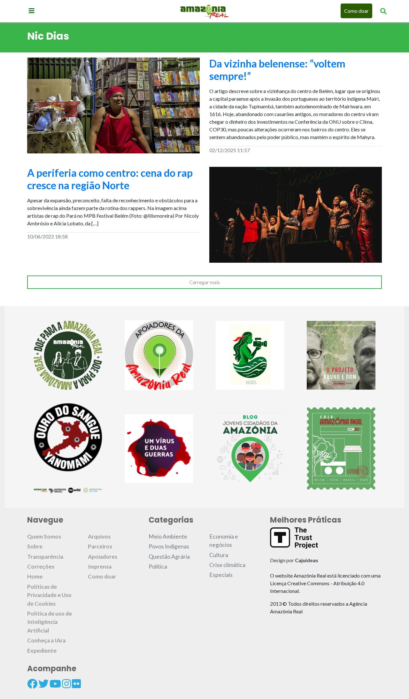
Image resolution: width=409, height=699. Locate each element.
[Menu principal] (31, 10)
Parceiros (100, 546)
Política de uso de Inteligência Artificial (49, 622)
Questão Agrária (169, 556)
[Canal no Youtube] (55, 683)
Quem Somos (44, 536)
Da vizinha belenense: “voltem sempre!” (277, 69)
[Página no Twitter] (43, 683)
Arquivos (99, 536)
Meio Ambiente (168, 536)
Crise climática (227, 565)
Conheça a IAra (46, 640)
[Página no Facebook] (32, 683)
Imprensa (100, 566)
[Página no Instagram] (66, 683)
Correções (40, 566)
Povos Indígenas (169, 546)
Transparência (45, 556)
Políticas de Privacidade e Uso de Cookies (49, 595)
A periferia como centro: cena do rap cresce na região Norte (110, 179)
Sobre (34, 546)
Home (34, 576)
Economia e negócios (223, 540)
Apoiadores (102, 556)
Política (158, 566)
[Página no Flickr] (76, 683)
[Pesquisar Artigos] (383, 11)
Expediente (42, 650)
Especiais (221, 574)
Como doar (356, 11)
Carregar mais (204, 282)
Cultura (218, 555)
